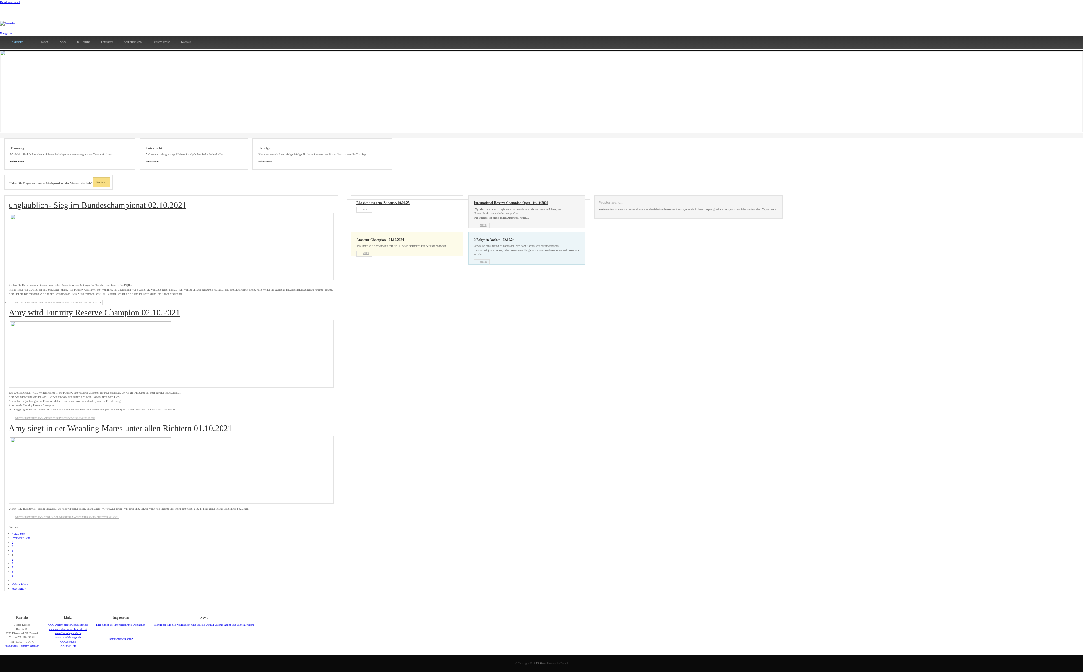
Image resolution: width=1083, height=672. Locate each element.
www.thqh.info (68, 645)
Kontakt (186, 41)
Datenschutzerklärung (121, 638)
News (63, 41)
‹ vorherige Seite (21, 537)
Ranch (43, 41)
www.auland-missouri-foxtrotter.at (68, 629)
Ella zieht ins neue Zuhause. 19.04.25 (383, 203)
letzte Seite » (19, 588)
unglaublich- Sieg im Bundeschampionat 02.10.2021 (97, 205)
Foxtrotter (107, 41)
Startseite (17, 41)
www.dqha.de (68, 641)
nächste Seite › (20, 584)
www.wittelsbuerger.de (68, 637)
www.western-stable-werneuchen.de (68, 624)
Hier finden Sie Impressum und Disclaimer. (120, 624)
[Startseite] (7, 23)
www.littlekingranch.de (68, 633)
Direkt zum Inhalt (10, 2)
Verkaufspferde (133, 41)
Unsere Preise (162, 41)
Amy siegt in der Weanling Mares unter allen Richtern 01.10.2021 (120, 428)
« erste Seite (18, 533)
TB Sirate (541, 663)
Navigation (6, 33)
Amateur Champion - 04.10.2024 (380, 240)
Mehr (366, 209)
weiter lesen (17, 161)
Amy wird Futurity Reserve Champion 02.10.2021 (94, 312)
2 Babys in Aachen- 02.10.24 (494, 240)
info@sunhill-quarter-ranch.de (22, 645)
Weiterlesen (57, 302)
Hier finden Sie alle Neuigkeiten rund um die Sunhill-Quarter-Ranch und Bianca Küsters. (204, 624)
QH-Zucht (83, 41)
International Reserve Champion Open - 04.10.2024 (511, 203)
